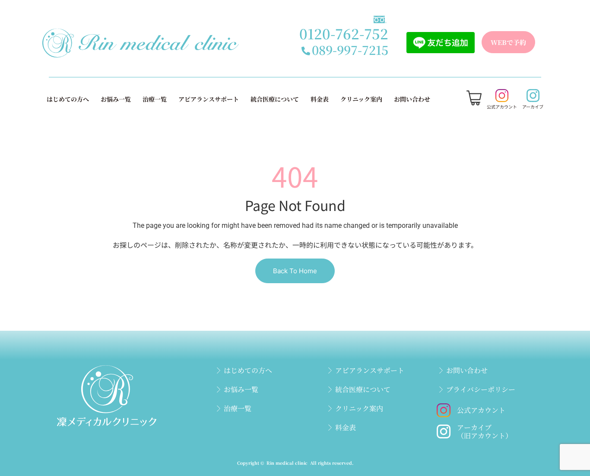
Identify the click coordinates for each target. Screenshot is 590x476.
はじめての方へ (68, 99)
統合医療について (275, 99)
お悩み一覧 (116, 99)
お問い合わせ (412, 99)
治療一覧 (155, 99)
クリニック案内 (361, 99)
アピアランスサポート (208, 99)
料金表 (320, 99)
